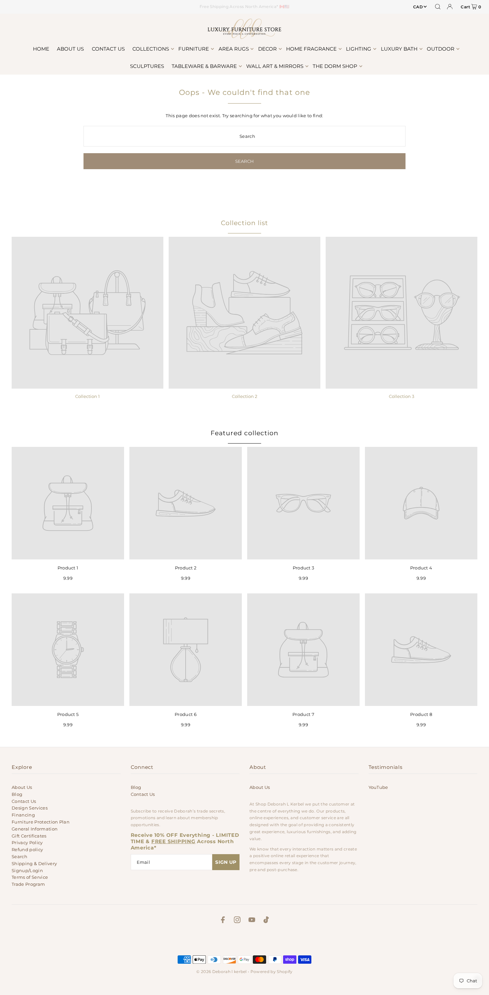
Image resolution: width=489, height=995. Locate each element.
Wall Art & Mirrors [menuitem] (274, 66)
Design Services (30, 808)
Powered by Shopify (271, 971)
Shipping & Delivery (34, 863)
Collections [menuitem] (150, 49)
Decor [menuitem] (267, 49)
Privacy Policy (27, 842)
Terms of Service (30, 877)
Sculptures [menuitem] (147, 66)
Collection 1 (87, 396)
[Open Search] (437, 6)
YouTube (378, 787)
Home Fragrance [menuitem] (311, 49)
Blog (17, 794)
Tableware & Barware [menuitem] (204, 66)
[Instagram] (237, 920)
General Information (35, 828)
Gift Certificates (29, 835)
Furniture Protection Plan (41, 822)
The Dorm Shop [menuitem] (335, 66)
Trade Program (28, 884)
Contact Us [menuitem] (108, 49)
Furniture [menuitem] (193, 49)
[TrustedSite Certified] (244, 941)
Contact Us (24, 801)
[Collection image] (87, 313)
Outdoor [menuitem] (440, 49)
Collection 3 (401, 396)
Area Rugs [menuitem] (234, 49)
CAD (418, 7)
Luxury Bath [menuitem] (399, 49)
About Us (22, 787)
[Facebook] (223, 920)
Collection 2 (244, 396)
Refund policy (27, 849)
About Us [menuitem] (70, 49)
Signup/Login (27, 870)
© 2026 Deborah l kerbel (221, 971)
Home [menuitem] (41, 49)
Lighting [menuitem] (358, 49)
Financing (23, 815)
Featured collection (244, 433)
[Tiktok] (266, 920)
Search (19, 856)
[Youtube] (251, 920)
